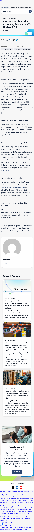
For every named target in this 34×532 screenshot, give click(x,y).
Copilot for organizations (14, 493)
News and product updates (22, 49)
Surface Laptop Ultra (20, 491)
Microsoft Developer (21, 511)
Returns (29, 496)
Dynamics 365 (21, 507)
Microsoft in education (16, 500)
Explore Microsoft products (9, 495)
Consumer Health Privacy (7, 527)
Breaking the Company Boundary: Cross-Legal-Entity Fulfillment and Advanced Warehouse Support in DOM (17, 394)
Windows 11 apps (21, 495)
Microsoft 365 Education (23, 502)
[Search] (30, 11)
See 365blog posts (8, 264)
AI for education (21, 506)
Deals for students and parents (8, 506)
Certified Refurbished (13, 498)
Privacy (31, 527)
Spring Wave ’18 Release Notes (13, 187)
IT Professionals (7, 49)
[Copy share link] (7, 40)
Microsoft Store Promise (26, 498)
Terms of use (12, 529)
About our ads (9, 531)
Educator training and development (21, 504)
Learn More (17, 472)
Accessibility (26, 518)
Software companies (24, 515)
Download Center (8, 496)
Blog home (6, 7)
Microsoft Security (12, 507)
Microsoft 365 (29, 507)
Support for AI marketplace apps (12, 513)
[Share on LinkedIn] (17, 40)
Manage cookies (4, 529)
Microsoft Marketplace (13, 515)
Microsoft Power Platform (7, 509)
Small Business (8, 511)
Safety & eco (26, 529)
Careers (6, 517)
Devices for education (28, 500)
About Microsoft (12, 517)
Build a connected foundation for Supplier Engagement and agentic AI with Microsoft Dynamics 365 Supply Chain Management (17, 346)
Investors (7, 518)
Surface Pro (3, 491)
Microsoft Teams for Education (8, 502)
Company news (21, 517)
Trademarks (19, 529)
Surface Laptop (11, 491)
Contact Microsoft (23, 527)
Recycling (2, 531)
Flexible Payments (4, 500)
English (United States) (6, 522)
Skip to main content (5, 1)
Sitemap (16, 527)
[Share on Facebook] (10, 40)
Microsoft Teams (18, 509)
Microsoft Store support (19, 496)
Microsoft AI (3, 507)
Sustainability (3, 520)
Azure (13, 511)
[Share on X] (13, 40)
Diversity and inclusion (17, 518)
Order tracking (4, 498)
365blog (6, 30)
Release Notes (6, 170)
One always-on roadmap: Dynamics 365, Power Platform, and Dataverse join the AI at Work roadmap (17, 304)
